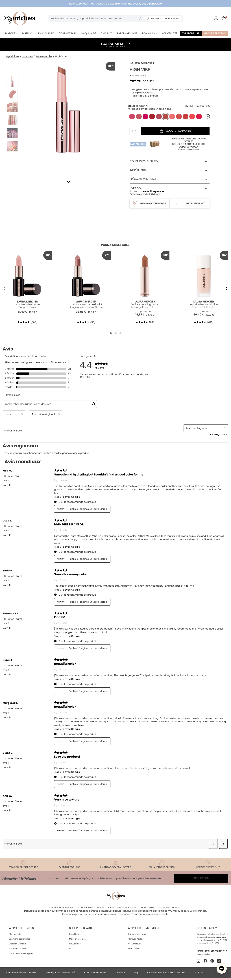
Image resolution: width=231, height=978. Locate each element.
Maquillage (88, 33)
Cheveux (106, 33)
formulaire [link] (204, 937)
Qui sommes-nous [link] (137, 934)
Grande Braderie (215, 33)
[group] (68, 116)
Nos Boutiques (134, 943)
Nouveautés (169, 33)
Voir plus (153, 96)
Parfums (26, 33)
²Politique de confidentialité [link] (61, 972)
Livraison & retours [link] (17, 943)
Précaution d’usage (143, 179)
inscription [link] (201, 878)
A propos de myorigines (144, 928)
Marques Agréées (136, 938)
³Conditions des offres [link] (95, 972)
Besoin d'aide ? (207, 928)
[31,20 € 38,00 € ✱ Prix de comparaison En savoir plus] (165, 116)
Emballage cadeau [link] (18, 948)
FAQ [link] (136, 972)
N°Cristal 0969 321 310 (212, 951)
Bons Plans (74, 934)
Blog (71, 948)
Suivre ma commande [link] (19, 938)
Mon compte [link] (15, 934)
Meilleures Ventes (77, 938)
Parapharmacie (127, 33)
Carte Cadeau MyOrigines (21, 953)
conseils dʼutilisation (145, 161)
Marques (11, 33)
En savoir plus (163, 109)
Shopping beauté (80, 928)
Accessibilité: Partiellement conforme (166, 972)
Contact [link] (120, 972)
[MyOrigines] (19, 18)
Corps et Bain (67, 33)
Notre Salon (133, 948)
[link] (216, 18)
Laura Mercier (44, 56)
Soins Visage (46, 33)
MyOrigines (12, 56)
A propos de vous (21, 928)
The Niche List (190, 33)
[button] (68, 181)
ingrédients (138, 170)
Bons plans (149, 33)
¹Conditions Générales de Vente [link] (22, 972)
